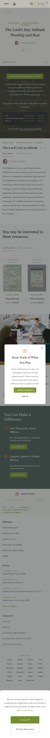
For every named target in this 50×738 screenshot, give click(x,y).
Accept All (25, 720)
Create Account (25, 390)
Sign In (25, 396)
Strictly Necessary (25, 729)
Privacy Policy (26, 710)
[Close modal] (41, 348)
